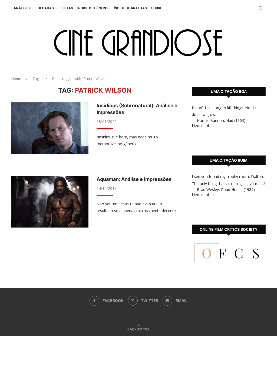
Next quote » (203, 125)
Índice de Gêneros (93, 8)
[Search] (260, 8)
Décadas (46, 8)
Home (16, 78)
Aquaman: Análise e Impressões (134, 179)
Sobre (156, 8)
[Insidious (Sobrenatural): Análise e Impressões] (49, 128)
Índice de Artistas (130, 8)
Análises (22, 8)
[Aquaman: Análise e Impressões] (49, 202)
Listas (67, 8)
